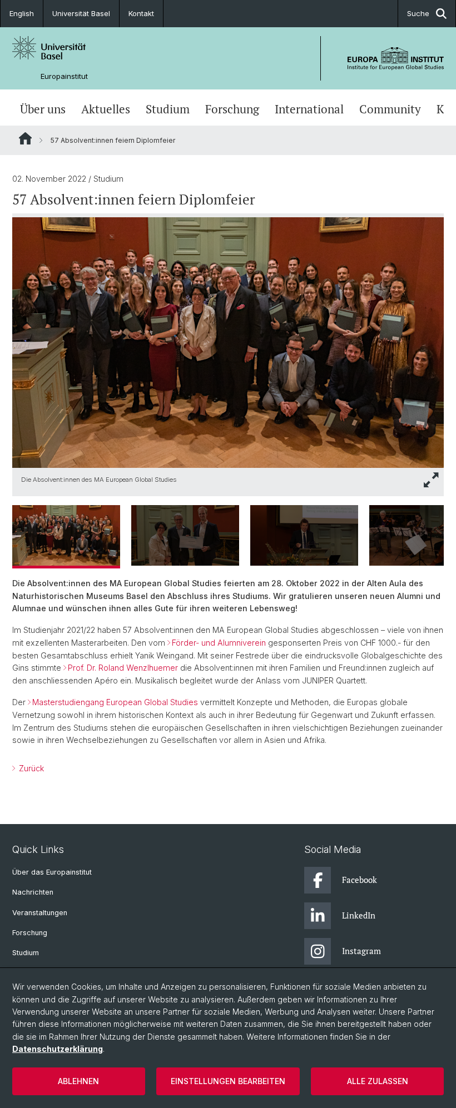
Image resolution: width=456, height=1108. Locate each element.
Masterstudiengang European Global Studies (115, 702)
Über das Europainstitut (52, 872)
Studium (168, 109)
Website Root (25, 138)
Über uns (43, 109)
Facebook (359, 879)
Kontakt (141, 13)
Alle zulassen (377, 1081)
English (21, 13)
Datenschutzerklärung (57, 1049)
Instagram (361, 950)
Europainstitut (64, 76)
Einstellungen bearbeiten (228, 1081)
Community (390, 109)
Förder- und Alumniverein (219, 642)
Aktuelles (105, 109)
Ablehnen (78, 1081)
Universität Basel (81, 13)
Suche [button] (418, 13)
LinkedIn (358, 915)
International (309, 109)
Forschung (232, 109)
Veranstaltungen (39, 913)
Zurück (30, 768)
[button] (431, 479)
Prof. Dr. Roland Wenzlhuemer (123, 667)
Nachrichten (32, 892)
